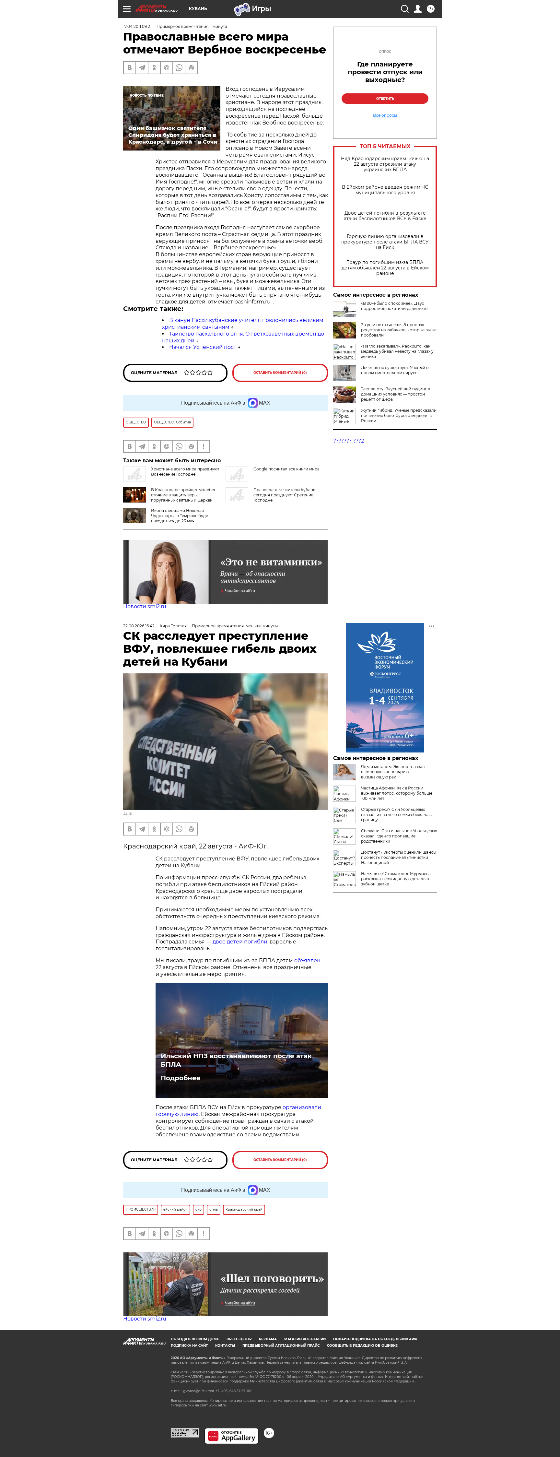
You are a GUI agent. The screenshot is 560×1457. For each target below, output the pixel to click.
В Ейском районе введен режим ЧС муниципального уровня (385, 189)
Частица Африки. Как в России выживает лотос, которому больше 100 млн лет (396, 793)
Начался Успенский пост (202, 347)
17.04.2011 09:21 (137, 26)
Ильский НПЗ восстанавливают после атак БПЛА (236, 1060)
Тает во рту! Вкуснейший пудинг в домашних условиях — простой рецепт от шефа (395, 394)
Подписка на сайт (189, 1346)
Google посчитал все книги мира (286, 469)
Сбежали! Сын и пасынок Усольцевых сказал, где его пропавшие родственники (399, 836)
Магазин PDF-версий (305, 1339)
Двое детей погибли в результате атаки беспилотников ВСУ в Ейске (385, 215)
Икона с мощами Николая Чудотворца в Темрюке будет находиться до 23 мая (180, 515)
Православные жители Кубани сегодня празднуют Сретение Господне (284, 495)
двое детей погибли (240, 942)
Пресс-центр (239, 1339)
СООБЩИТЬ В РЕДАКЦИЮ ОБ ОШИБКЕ (362, 1346)
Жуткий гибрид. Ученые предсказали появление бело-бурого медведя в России (399, 415)
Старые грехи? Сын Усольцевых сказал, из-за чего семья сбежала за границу (397, 814)
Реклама (268, 1339)
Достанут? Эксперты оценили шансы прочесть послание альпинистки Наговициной (398, 857)
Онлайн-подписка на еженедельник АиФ (375, 1339)
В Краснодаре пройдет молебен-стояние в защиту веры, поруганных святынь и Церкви (184, 495)
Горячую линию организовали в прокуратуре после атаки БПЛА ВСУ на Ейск (385, 242)
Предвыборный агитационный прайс (281, 1346)
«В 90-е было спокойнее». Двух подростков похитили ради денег (395, 306)
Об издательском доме (195, 1339)
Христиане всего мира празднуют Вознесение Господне (185, 472)
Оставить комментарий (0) (280, 373)
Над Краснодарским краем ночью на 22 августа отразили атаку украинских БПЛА (385, 164)
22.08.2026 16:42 (139, 625)
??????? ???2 (348, 441)
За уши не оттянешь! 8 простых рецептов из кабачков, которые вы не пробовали (399, 330)
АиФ (127, 813)
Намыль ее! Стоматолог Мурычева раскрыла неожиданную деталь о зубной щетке (396, 878)
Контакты (225, 1346)
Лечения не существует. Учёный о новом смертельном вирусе (395, 370)
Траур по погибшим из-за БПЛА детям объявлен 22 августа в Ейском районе (385, 268)
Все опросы (385, 115)
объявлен (307, 960)
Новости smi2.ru (144, 606)
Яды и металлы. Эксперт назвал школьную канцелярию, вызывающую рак (393, 771)
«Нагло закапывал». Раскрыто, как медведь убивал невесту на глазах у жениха (397, 351)
